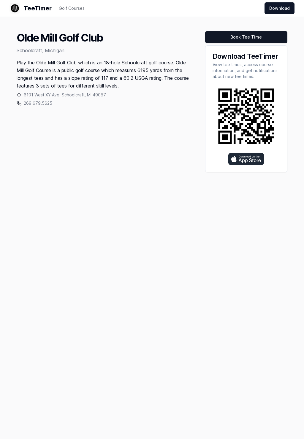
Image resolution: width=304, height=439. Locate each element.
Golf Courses (72, 8)
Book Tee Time (246, 36)
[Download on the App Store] (246, 159)
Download (279, 8)
